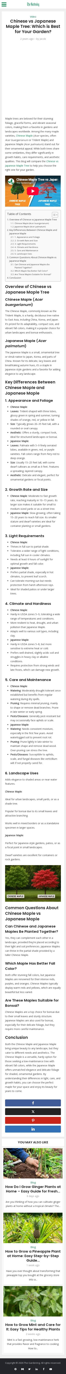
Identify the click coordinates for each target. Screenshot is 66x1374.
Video (33, 16)
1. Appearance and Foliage (27, 237)
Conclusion (15, 277)
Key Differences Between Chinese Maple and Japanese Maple (33, 232)
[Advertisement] (33, 78)
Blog (33, 1182)
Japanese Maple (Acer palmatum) (30, 226)
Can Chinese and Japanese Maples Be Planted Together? (32, 266)
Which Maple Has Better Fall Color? (31, 271)
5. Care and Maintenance (26, 250)
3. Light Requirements (25, 244)
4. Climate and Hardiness (26, 247)
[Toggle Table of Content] (53, 215)
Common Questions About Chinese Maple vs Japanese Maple (32, 259)
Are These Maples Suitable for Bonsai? (33, 274)
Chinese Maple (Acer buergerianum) (32, 223)
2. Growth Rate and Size (26, 240)
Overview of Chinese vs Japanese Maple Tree (33, 219)
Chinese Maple (24, 135)
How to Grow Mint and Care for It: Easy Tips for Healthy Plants (33, 1327)
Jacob (43, 38)
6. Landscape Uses (23, 253)
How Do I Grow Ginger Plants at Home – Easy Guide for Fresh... (33, 1189)
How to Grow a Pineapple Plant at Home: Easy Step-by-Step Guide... (33, 1256)
